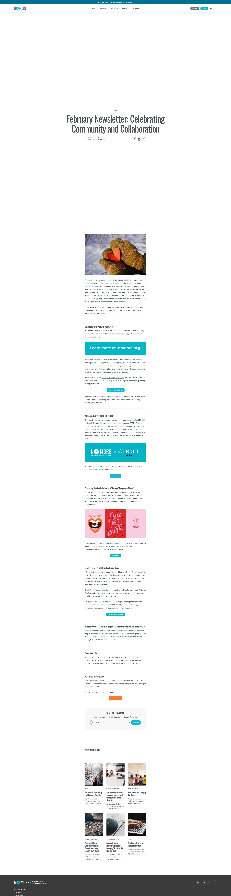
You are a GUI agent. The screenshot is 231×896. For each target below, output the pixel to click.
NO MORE (101, 140)
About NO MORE (20, 889)
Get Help (194, 8)
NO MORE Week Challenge (113, 377)
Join (211, 8)
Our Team (18, 892)
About (94, 8)
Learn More (103, 8)
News (115, 110)
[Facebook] (209, 882)
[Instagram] (198, 882)
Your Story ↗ (135, 8)
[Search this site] (214, 8)
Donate (204, 8)
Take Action (114, 8)
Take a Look (115, 556)
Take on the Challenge (115, 390)
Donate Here (115, 698)
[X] (215, 882)
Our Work (125, 8)
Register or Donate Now (115, 614)
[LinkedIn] (204, 882)
